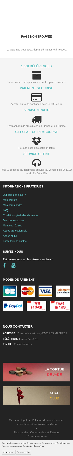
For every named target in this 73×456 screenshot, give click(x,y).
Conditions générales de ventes (20, 215)
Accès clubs (10, 235)
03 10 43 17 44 (29, 338)
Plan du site (21, 432)
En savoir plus (23, 452)
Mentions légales (12, 225)
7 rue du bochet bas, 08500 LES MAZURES (42, 333)
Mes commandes (12, 205)
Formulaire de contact (15, 241)
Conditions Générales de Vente (37, 424)
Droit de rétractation (14, 220)
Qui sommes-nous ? (14, 194)
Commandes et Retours (45, 432)
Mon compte (10, 199)
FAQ (5, 210)
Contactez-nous (23, 344)
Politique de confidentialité (48, 420)
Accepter (9, 452)
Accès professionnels (15, 230)
